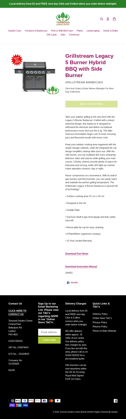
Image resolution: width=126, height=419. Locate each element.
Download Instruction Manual (81, 266)
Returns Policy (100, 326)
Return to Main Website (104, 330)
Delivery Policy (100, 314)
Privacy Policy (100, 322)
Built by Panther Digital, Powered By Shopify (99, 412)
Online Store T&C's (102, 318)
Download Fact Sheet (76, 253)
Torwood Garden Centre (70, 412)
